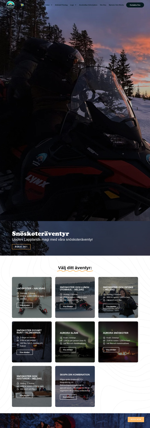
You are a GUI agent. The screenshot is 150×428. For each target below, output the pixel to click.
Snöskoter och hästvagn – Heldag (29, 377)
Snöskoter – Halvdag (31, 288)
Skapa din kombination (75, 374)
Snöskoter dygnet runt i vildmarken (29, 331)
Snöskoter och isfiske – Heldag (118, 288)
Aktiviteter (45, 5)
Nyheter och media (116, 5)
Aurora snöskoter (115, 333)
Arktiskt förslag (61, 5)
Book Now (136, 419)
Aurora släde (69, 333)
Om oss (103, 5)
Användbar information (88, 5)
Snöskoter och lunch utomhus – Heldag (74, 288)
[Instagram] (18, 5)
